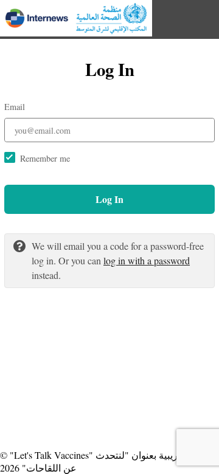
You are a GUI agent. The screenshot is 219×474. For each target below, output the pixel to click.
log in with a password (146, 260)
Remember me (45, 158)
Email (14, 106)
